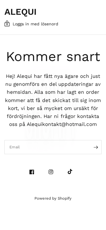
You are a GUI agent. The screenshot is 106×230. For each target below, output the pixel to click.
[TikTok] (72, 171)
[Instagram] (53, 172)
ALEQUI (20, 11)
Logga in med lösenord (35, 24)
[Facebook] (34, 172)
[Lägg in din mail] (96, 147)
